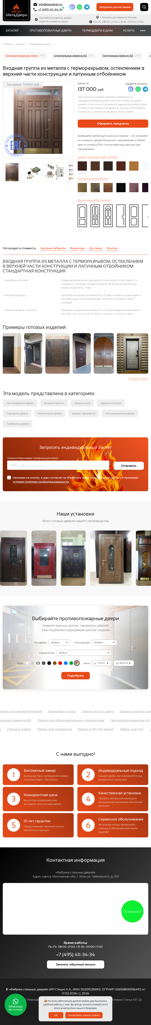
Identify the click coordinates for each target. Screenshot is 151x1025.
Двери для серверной (70, 729)
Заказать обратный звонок (75, 964)
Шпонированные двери (120, 413)
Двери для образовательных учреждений (55, 720)
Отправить (128, 465)
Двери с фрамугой (83, 413)
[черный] (49, 663)
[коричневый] (55, 663)
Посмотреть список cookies (84, 1015)
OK (56, 1015)
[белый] (27, 663)
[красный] (60, 663)
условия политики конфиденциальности (41, 481)
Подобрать (75, 675)
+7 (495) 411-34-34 (50, 9)
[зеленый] (71, 663)
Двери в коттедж (111, 403)
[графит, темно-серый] (43, 663)
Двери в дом (82, 403)
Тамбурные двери (17, 423)
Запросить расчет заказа (115, 7)
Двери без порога (77, 711)
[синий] (66, 663)
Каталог (12, 30)
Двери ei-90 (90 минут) (111, 729)
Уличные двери (34, 729)
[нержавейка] (38, 663)
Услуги (128, 30)
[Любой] (77, 663)
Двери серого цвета (113, 711)
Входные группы (54, 403)
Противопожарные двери (50, 30)
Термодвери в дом (97, 30)
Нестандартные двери (20, 403)
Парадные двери (17, 413)
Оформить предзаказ (113, 123)
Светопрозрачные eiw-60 (114, 720)
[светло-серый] (32, 663)
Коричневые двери (50, 413)
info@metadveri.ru (50, 4)
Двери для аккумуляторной (35, 711)
